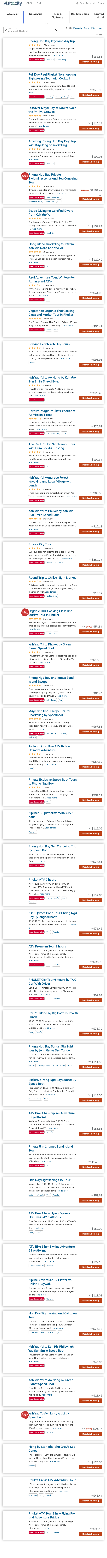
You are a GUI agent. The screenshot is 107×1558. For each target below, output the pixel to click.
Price (93, 28)
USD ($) (29, 3)
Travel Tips (85, 3)
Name (100, 28)
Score (86, 28)
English (40, 3)
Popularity (77, 28)
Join (94, 3)
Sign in (101, 3)
